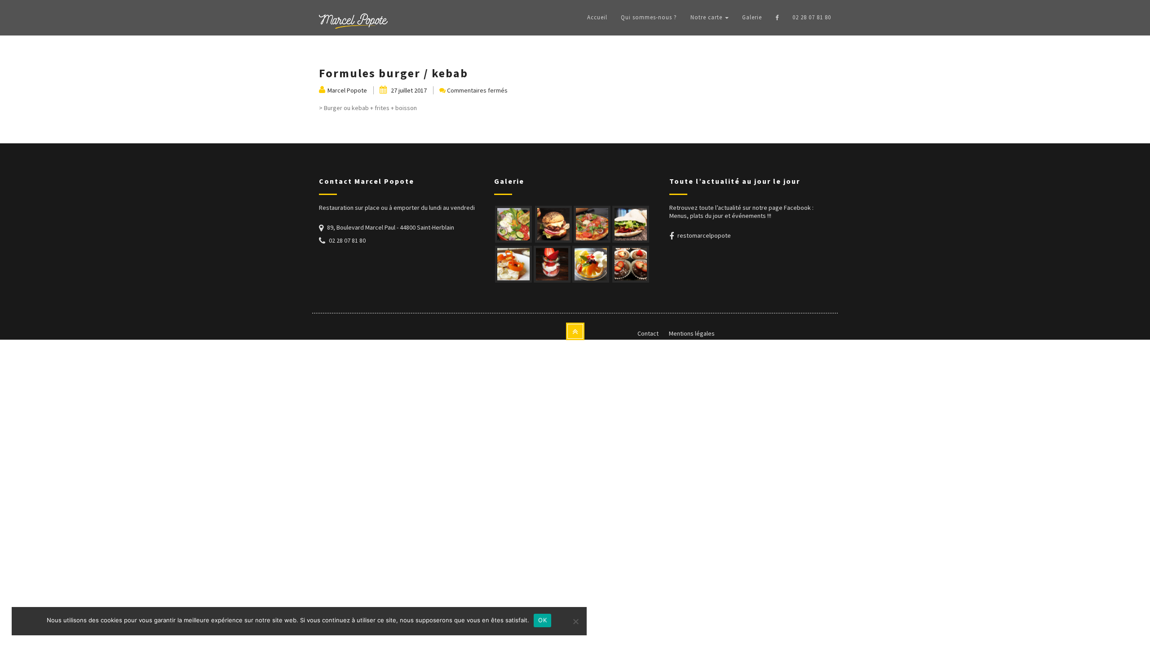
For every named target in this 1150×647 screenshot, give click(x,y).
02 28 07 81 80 (811, 17)
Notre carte (707, 17)
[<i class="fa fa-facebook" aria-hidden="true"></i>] (777, 17)
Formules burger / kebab (393, 73)
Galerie (752, 17)
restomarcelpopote (704, 235)
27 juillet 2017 (408, 90)
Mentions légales (692, 333)
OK (542, 620)
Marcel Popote (347, 90)
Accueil (597, 17)
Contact (648, 333)
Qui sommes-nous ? (649, 17)
